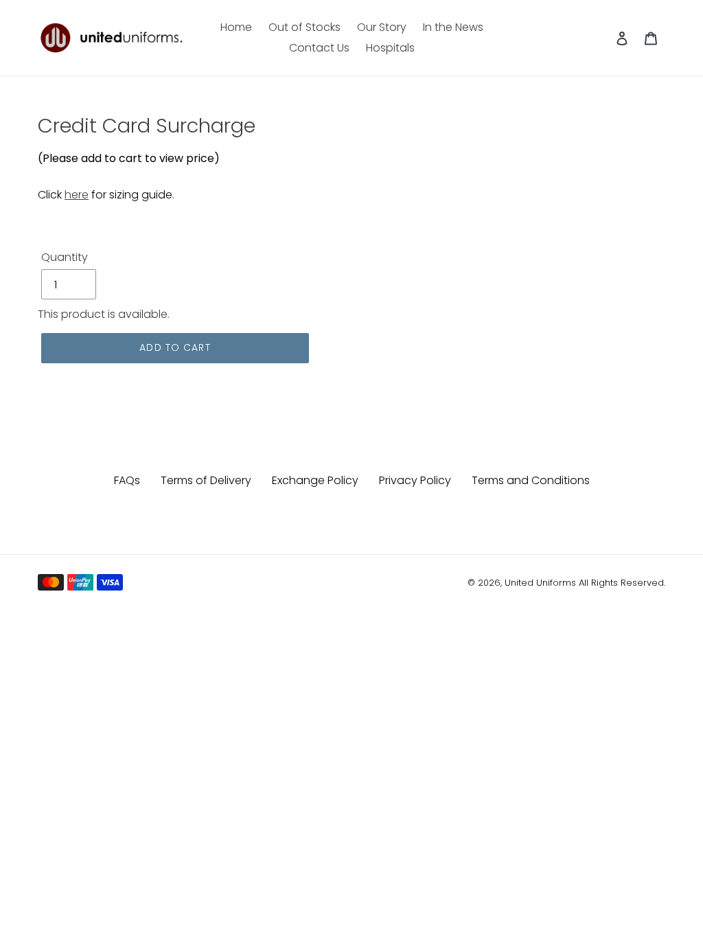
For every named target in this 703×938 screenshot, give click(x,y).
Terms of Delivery (206, 480)
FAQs (127, 480)
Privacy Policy (415, 480)
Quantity (64, 257)
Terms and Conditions (531, 480)
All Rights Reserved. (622, 582)
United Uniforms (540, 582)
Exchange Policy (315, 480)
